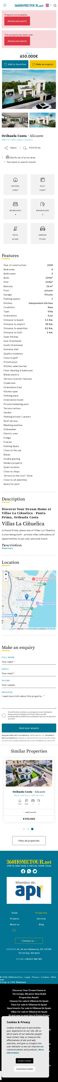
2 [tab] (28, 829)
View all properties (29, 840)
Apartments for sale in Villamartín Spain (29, 1008)
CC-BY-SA (51, 628)
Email (5, 669)
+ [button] (6, 574)
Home (14, 912)
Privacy (35, 977)
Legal (27, 977)
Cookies (45, 977)
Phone (6, 680)
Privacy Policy (35, 714)
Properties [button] (41, 912)
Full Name (8, 657)
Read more (7, 548)
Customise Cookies (24, 1069)
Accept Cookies (24, 1060)
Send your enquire (29, 727)
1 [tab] (24, 829)
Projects (14, 918)
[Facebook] (24, 870)
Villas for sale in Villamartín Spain (29, 1011)
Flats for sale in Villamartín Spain (29, 1004)
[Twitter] (35, 870)
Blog (41, 924)
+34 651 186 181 (33, 958)
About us (14, 924)
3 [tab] (32, 829)
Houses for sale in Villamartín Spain (29, 1000)
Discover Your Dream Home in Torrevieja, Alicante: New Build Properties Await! (29, 994)
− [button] (6, 579)
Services (41, 918)
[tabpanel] (29, 790)
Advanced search (17, 21)
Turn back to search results (21, 162)
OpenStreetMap (31, 628)
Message (7, 692)
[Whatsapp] (30, 870)
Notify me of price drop (22, 157)
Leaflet (13, 628)
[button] (11, 147)
